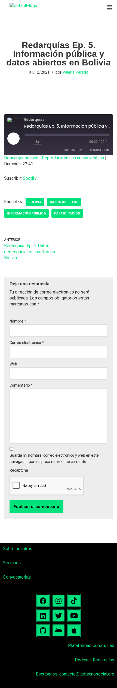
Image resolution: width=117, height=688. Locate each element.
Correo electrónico (27, 342)
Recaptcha (19, 470)
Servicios (12, 562)
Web (13, 364)
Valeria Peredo (75, 72)
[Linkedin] (43, 615)
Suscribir (73, 150)
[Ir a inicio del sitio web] (23, 6)
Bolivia (35, 202)
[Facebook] (43, 600)
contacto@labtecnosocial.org (86, 674)
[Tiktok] (74, 600)
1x (37, 141)
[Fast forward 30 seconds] (48, 141)
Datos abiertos (64, 202)
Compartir (98, 150)
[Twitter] (58, 615)
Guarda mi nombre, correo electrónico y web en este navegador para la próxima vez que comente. (54, 458)
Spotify (30, 178)
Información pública (26, 213)
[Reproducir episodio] (13, 138)
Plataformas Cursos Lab (91, 645)
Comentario (21, 385)
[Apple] (74, 630)
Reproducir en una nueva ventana (73, 157)
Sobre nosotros (17, 548)
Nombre (18, 321)
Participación (67, 213)
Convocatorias (17, 577)
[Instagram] (58, 600)
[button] (109, 8)
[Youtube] (74, 615)
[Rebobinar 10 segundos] (27, 141)
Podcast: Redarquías (94, 659)
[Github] (43, 630)
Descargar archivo (21, 157)
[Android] (58, 630)
